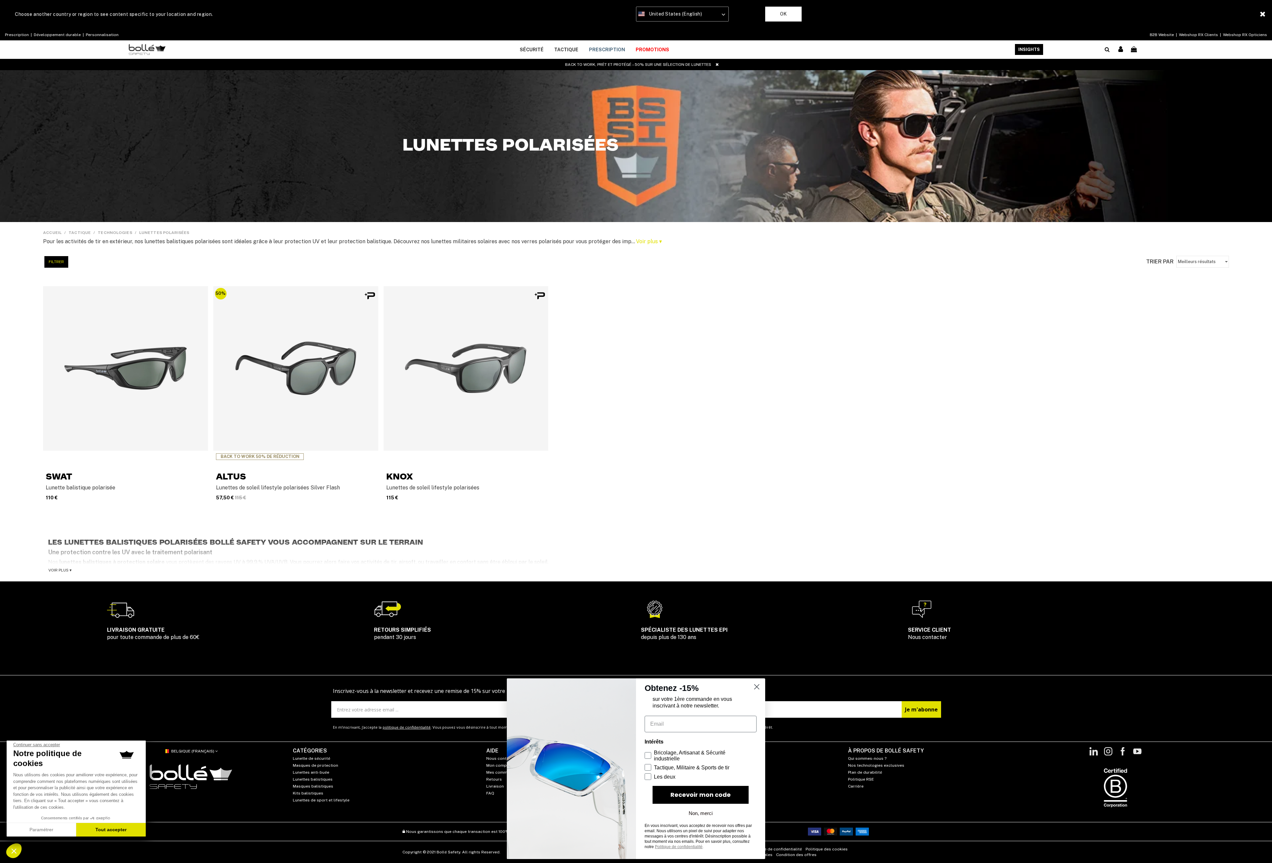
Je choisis (596, 477)
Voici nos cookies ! (585, 445)
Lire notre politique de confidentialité (596, 422)
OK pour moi (676, 477)
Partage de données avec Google (598, 451)
